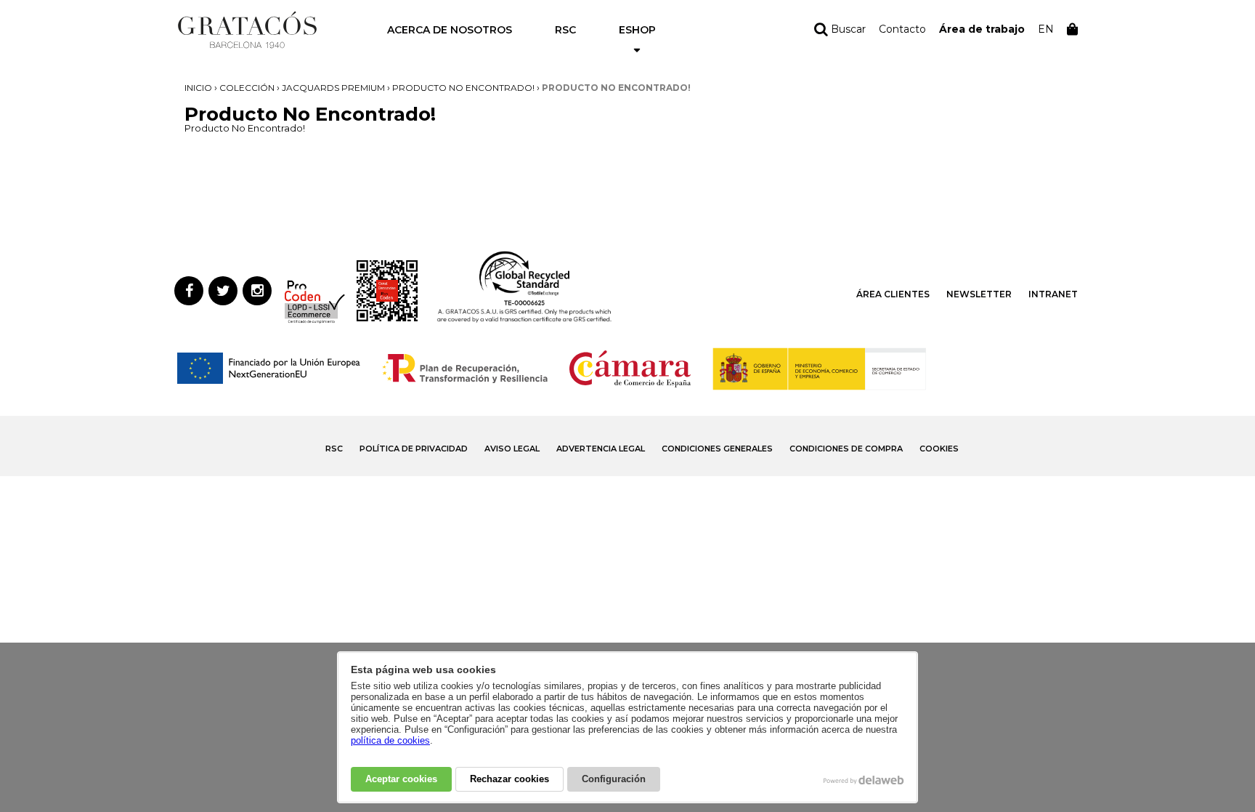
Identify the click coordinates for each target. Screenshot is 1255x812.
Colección (247, 87)
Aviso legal (512, 448)
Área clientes (893, 294)
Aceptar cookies (401, 778)
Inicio (198, 87)
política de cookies (390, 740)
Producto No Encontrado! (463, 87)
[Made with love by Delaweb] (864, 780)
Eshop (637, 29)
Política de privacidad (414, 448)
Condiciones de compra (846, 448)
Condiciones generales (717, 448)
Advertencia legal (600, 448)
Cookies (939, 448)
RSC (565, 29)
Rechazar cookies (509, 778)
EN (1046, 29)
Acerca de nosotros (449, 29)
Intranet (1053, 294)
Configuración (614, 778)
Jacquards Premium (333, 87)
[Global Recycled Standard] (524, 320)
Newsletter (979, 294)
